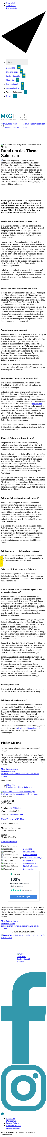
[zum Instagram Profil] (23, 1110)
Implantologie (12, 72)
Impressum (10, 1118)
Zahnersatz (10, 68)
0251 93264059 (15, 808)
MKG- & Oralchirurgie (32, 857)
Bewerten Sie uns (13, 1125)
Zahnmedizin (28, 869)
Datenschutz (11, 1121)
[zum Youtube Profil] (2, 1114)
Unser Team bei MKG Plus (12, 819)
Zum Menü (11, 5)
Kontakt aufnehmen (9, 842)
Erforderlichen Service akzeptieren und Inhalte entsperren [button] (20, 775)
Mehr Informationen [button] (9, 769)
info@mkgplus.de (15, 814)
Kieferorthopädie (13, 76)
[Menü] (23, 52)
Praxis (8, 96)
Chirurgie (10, 80)
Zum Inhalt (10, 3)
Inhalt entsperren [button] (8, 771)
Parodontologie (12, 84)
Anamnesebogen (13, 1128)
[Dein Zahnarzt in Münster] (14, 120)
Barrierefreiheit (12, 1123)
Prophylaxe (28, 860)
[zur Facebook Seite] (23, 1064)
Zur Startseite (11, 8)
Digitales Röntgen (30, 866)
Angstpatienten (12, 88)
